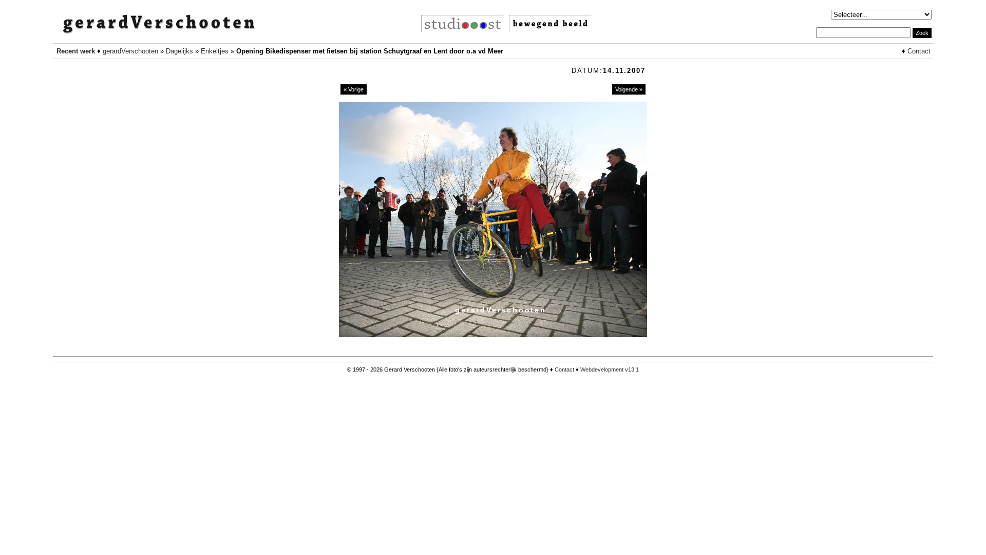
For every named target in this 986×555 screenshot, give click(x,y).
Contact (919, 51)
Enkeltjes (215, 51)
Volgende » (628, 89)
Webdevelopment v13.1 (609, 369)
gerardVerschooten (130, 51)
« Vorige (354, 89)
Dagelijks (179, 51)
